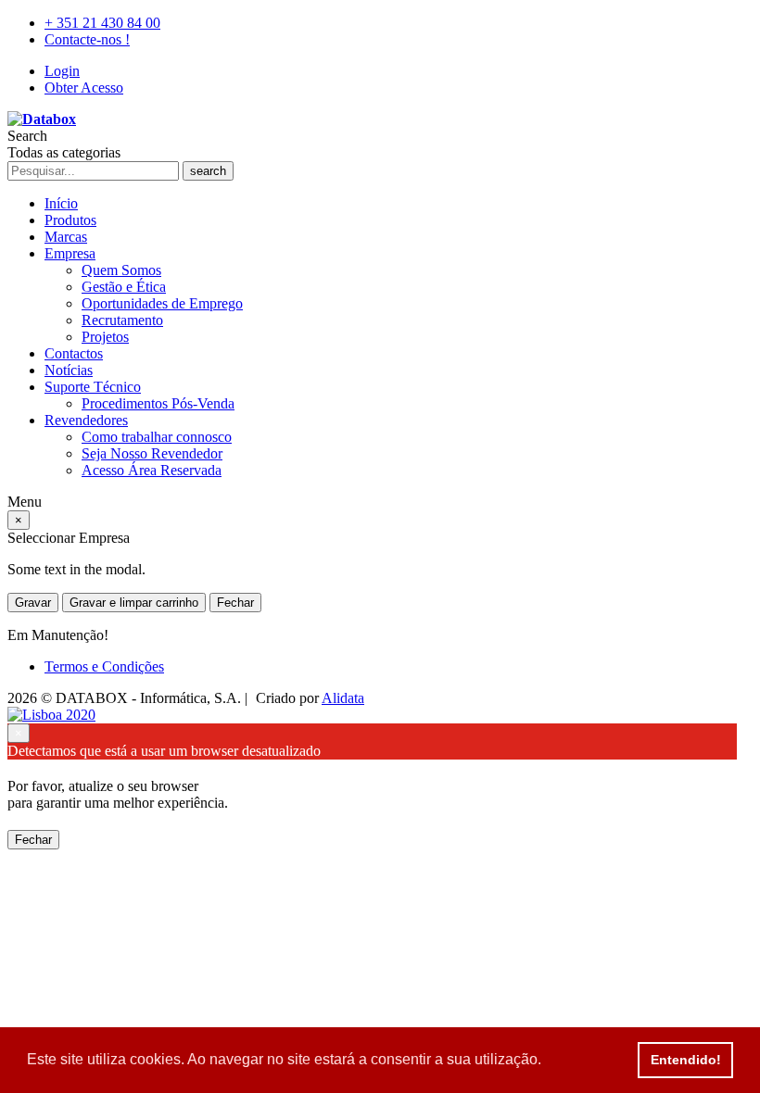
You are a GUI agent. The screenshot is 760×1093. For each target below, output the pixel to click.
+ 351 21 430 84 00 (102, 23)
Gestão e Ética (124, 287)
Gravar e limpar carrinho (134, 602)
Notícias (68, 370)
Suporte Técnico (92, 387)
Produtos (70, 220)
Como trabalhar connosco (157, 437)
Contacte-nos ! (87, 39)
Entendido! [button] (686, 1059)
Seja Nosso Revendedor (152, 453)
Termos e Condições (104, 666)
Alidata (343, 698)
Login (62, 71)
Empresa (69, 253)
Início (61, 203)
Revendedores (86, 420)
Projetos (105, 337)
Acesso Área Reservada (152, 470)
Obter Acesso (83, 87)
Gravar (33, 602)
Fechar (235, 602)
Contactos (73, 353)
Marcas (65, 237)
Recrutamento (122, 320)
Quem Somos (121, 270)
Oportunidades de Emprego (162, 303)
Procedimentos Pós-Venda (158, 403)
